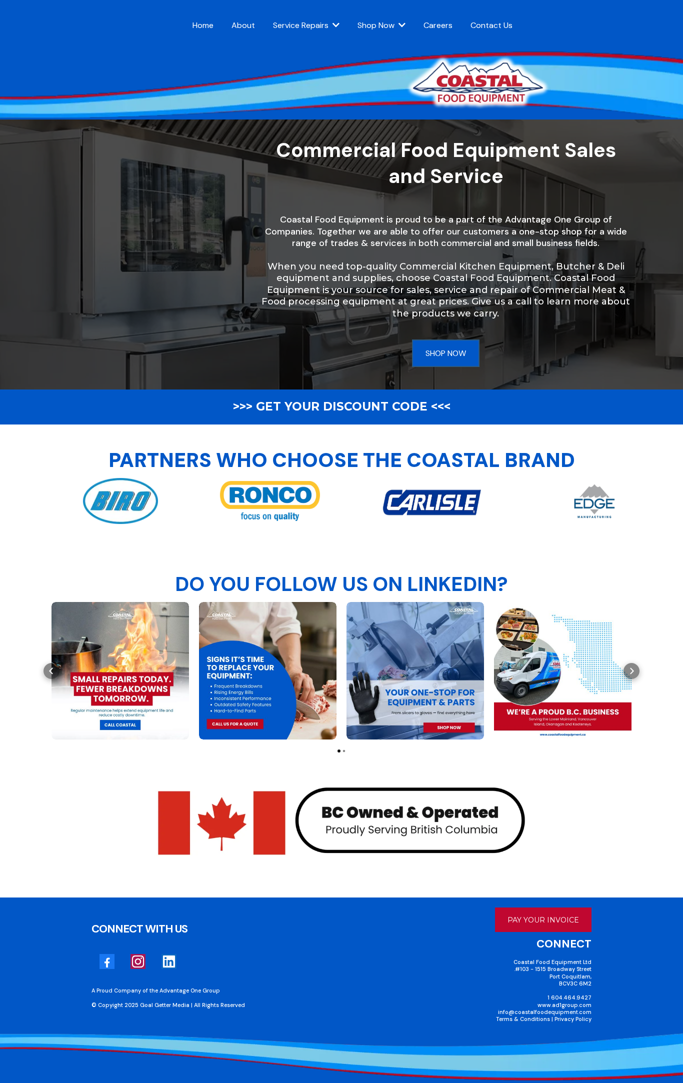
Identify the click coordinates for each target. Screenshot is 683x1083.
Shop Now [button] (377, 25)
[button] (335, 25)
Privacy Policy (573, 1019)
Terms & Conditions (524, 1019)
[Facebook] (107, 961)
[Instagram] (138, 961)
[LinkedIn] (169, 961)
